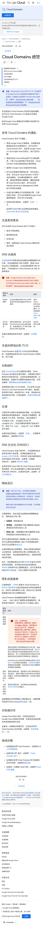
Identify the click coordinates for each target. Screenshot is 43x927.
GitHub (4, 857)
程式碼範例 (6, 864)
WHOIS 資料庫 (8, 587)
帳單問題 (20, 436)
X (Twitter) (6, 889)
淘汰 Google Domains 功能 (23, 286)
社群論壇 (5, 836)
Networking (26, 39)
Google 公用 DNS (9, 456)
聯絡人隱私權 (23, 625)
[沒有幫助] (20, 46)
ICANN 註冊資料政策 (13, 494)
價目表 (21, 351)
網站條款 (23, 904)
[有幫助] (16, 46)
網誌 (3, 881)
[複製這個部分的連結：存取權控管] (18, 710)
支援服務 (5, 839)
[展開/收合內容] (17, 68)
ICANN (26, 562)
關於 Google (6, 904)
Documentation (14, 39)
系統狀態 (5, 847)
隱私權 (15, 904)
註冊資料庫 (33, 663)
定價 (32, 202)
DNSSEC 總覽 (22, 462)
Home (4, 39)
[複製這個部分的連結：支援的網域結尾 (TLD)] (30, 345)
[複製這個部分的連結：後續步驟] (15, 740)
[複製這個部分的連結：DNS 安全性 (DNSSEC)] (31, 445)
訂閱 (26, 916)
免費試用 (8, 15)
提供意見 (8, 51)
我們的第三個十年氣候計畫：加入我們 (16, 911)
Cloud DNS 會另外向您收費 (17, 212)
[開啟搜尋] (28, 2)
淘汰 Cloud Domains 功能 (25, 641)
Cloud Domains (14, 9)
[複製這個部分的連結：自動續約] (15, 365)
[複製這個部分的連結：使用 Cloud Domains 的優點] (38, 133)
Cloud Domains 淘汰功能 (24, 99)
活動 (3, 885)
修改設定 (18, 545)
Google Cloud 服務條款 (11, 908)
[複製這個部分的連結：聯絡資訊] (15, 483)
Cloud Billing (11, 371)
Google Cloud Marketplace (11, 822)
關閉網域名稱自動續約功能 (20, 382)
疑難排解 (26, 763)
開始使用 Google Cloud (10, 860)
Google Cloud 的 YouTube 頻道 (13, 892)
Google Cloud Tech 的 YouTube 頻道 (15, 896)
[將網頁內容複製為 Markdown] (12, 62)
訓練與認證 (6, 871)
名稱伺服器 (6, 260)
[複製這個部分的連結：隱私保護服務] (20, 579)
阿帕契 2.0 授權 (26, 795)
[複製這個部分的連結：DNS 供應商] (18, 254)
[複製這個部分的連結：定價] (9, 406)
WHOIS (5, 567)
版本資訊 (5, 843)
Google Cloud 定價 (8, 819)
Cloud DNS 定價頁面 (36, 315)
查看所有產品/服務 (8, 815)
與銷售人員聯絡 (7, 826)
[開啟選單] (3, 2)
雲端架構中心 (6, 868)
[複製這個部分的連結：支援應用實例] (20, 220)
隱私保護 (9, 570)
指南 (19, 41)
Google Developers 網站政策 (12, 797)
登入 (38, 3)
